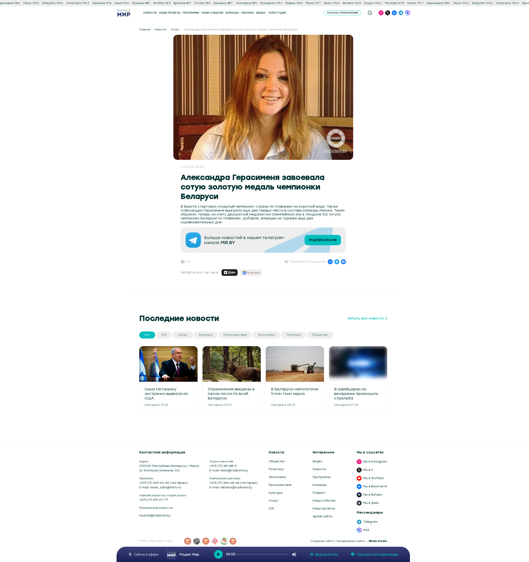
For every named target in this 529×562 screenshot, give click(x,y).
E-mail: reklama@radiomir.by (231, 487)
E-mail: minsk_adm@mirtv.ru (160, 487)
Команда (319, 485)
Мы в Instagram (375, 461)
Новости (160, 29)
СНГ (271, 508)
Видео (317, 461)
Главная (144, 29)
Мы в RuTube (372, 494)
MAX (366, 530)
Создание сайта (322, 541)
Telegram (370, 522)
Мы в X (368, 470)
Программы (322, 477)
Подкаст (319, 493)
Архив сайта (322, 516)
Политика (276, 469)
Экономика (277, 477)
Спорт (175, 29)
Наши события (324, 500)
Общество (277, 461)
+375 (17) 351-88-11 (223, 466)
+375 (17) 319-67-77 (153, 500)
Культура (275, 493)
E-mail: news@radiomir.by (229, 470)
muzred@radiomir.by (154, 515)
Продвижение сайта (350, 541)
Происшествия (280, 485)
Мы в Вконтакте (375, 486)
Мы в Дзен (371, 503)
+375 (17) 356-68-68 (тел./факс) (234, 483)
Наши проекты (324, 508)
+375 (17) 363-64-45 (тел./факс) (163, 483)
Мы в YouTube (373, 478)
